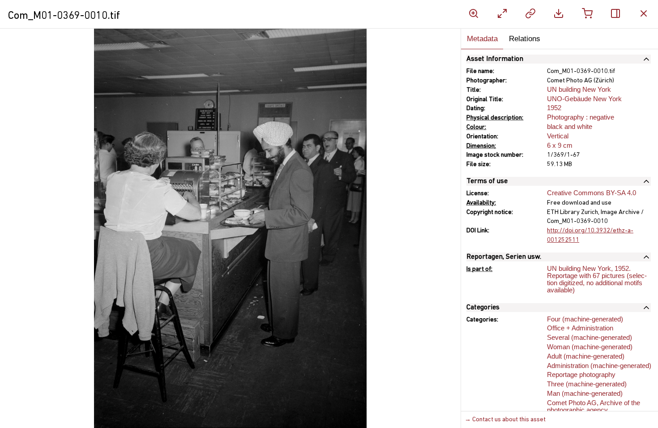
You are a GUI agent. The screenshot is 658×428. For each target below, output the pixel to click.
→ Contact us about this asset (505, 419)
